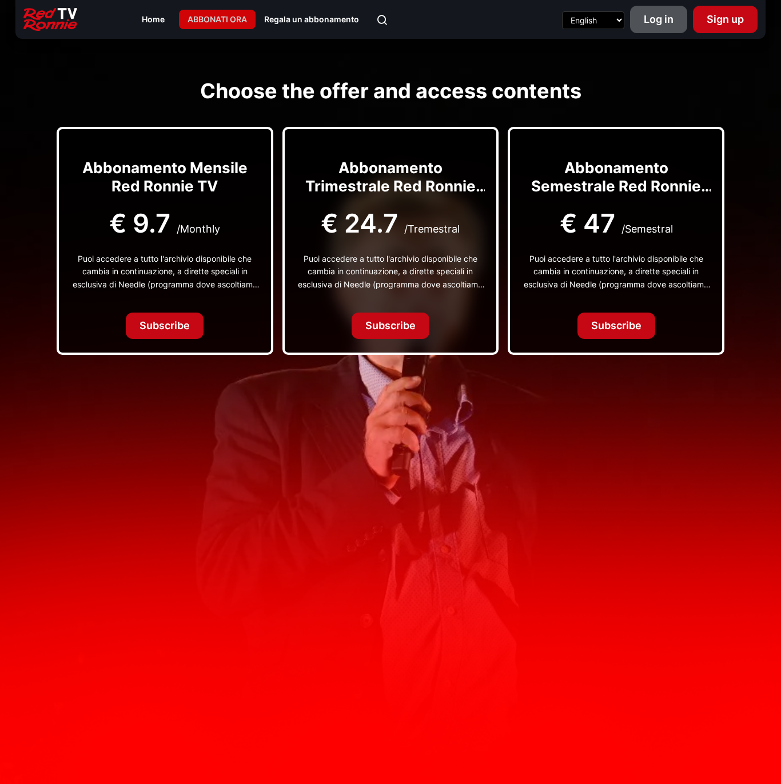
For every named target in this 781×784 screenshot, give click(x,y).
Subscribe (165, 325)
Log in (659, 19)
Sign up (725, 19)
